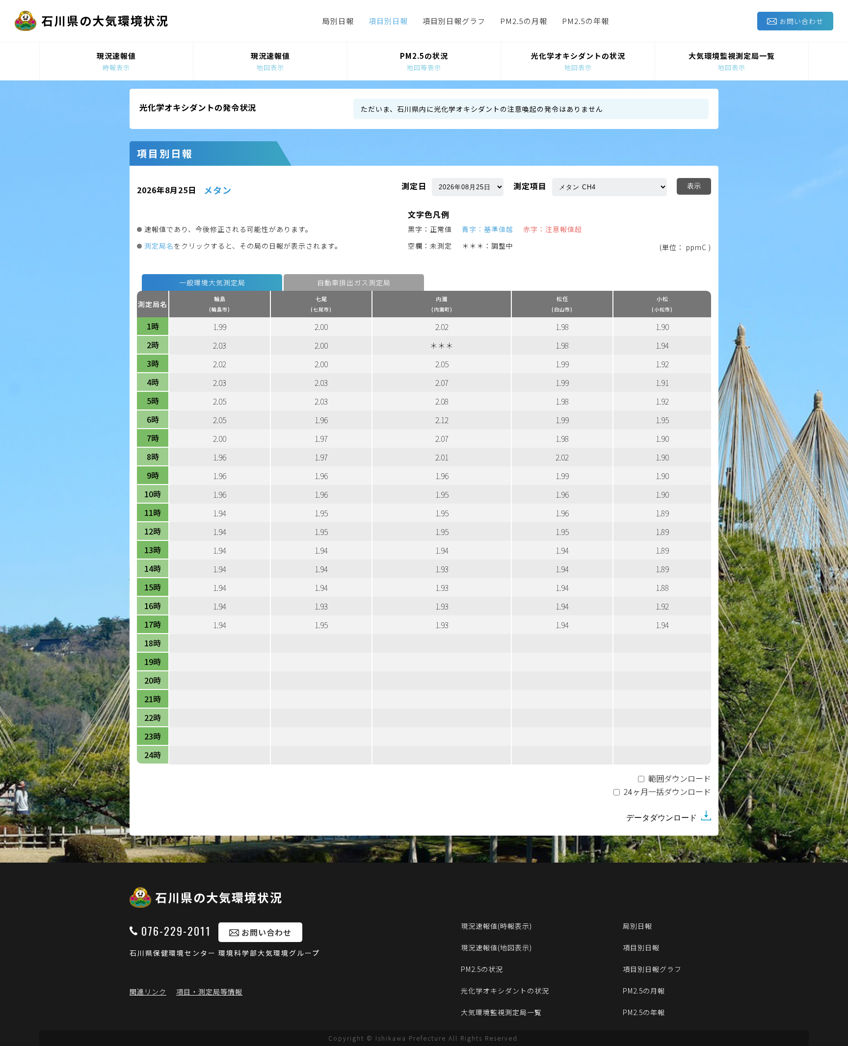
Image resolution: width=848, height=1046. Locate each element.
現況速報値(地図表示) (496, 947)
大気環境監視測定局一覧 (501, 1012)
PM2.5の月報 (523, 21)
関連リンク (148, 991)
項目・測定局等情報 (209, 991)
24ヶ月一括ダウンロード (667, 792)
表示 (694, 186)
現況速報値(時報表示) (496, 926)
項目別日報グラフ (454, 21)
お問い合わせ (801, 21)
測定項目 (530, 186)
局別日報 (338, 21)
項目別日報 (388, 21)
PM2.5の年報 (585, 21)
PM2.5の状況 (482, 969)
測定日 (413, 186)
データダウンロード (662, 818)
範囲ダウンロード (679, 779)
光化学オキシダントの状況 (505, 990)
